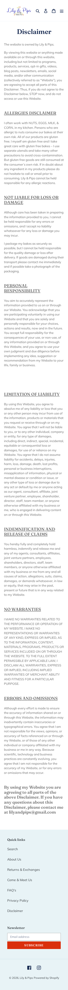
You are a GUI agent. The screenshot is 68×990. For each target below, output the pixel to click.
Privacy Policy (17, 900)
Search (12, 849)
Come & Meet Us (19, 880)
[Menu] (62, 10)
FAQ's (11, 890)
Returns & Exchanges (23, 870)
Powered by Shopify (46, 978)
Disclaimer (15, 911)
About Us (14, 859)
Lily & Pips (26, 978)
